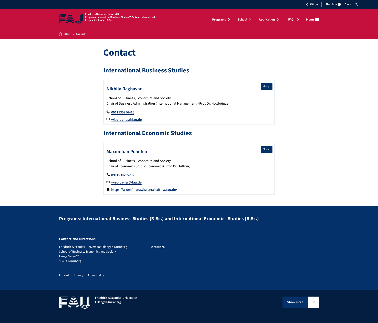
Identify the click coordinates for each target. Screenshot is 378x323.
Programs (219, 19)
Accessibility (96, 275)
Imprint (64, 275)
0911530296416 (122, 112)
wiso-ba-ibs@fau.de (126, 119)
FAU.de (313, 5)
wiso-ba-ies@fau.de (126, 182)
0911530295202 (122, 175)
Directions (158, 247)
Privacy (78, 275)
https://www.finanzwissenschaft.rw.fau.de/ (144, 189)
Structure (331, 4)
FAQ (291, 19)
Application (267, 19)
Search (349, 4)
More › (267, 86)
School (242, 19)
